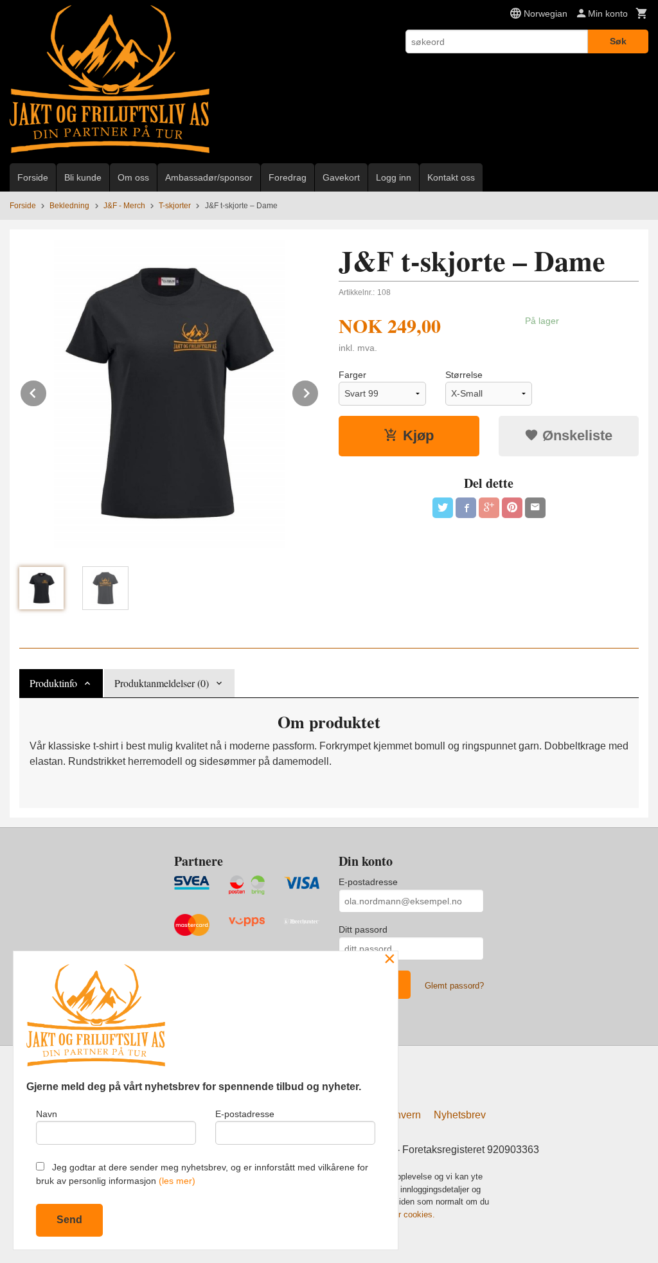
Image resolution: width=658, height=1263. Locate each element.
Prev (47, 391)
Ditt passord (363, 929)
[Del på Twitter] (442, 507)
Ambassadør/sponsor (209, 177)
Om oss (133, 177)
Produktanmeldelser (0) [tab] (161, 683)
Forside (32, 177)
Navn (46, 1114)
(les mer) (177, 1181)
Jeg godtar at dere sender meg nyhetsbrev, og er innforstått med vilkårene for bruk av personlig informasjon (202, 1174)
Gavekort (341, 177)
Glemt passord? (454, 985)
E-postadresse (368, 882)
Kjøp (418, 435)
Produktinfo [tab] (53, 683)
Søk (618, 41)
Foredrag (288, 177)
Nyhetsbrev (460, 1114)
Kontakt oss (451, 177)
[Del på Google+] (489, 507)
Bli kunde (83, 177)
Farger (352, 375)
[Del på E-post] (535, 507)
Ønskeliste (575, 435)
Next (318, 391)
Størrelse (464, 375)
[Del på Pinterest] (512, 507)
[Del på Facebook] (466, 507)
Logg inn (393, 177)
